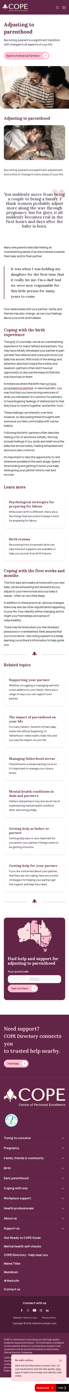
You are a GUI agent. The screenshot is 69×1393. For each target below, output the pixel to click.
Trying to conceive (17, 1138)
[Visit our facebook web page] (21, 1310)
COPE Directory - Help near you (26, 1255)
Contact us (12, 1289)
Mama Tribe (12, 1263)
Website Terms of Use (25, 1317)
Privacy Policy (49, 1317)
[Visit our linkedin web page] (47, 1310)
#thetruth (11, 1281)
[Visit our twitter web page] (28, 1310)
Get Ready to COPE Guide (22, 1238)
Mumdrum (11, 1272)
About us (10, 1218)
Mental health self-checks (22, 1246)
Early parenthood (16, 1178)
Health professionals (19, 1208)
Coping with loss (16, 1188)
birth (12, 342)
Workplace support (17, 1198)
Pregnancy (11, 1148)
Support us (12, 1228)
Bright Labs (50, 1323)
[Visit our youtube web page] (34, 1310)
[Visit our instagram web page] (41, 1310)
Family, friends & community (24, 1158)
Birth (7, 1168)
